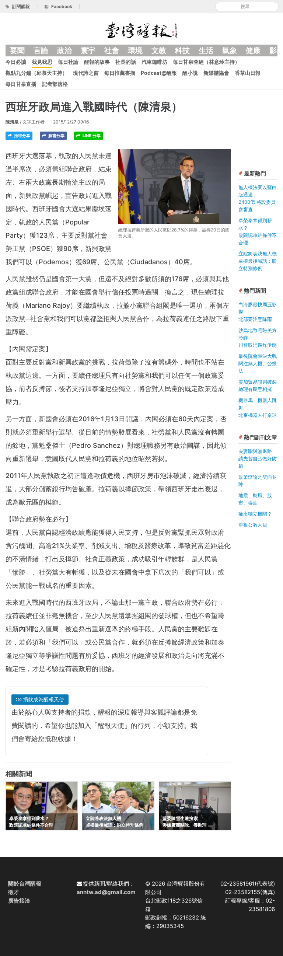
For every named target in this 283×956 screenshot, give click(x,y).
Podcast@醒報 (159, 73)
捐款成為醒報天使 (42, 699)
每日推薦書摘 (119, 73)
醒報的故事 (97, 62)
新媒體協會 (216, 73)
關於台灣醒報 (24, 883)
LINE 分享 (91, 135)
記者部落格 (55, 84)
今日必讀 (16, 62)
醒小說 (190, 73)
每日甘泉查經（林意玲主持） (206, 62)
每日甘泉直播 (21, 84)
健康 (253, 50)
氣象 (229, 50)
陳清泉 (12, 122)
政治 (64, 50)
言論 (41, 50)
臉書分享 (55, 135)
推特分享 (21, 135)
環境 (135, 50)
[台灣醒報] (141, 29)
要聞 (17, 50)
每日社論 (68, 62)
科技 (182, 50)
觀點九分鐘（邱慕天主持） (36, 73)
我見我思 (42, 62)
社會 (111, 50)
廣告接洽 (19, 900)
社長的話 (125, 62)
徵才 (13, 892)
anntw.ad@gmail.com (106, 892)
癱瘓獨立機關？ (255, 514)
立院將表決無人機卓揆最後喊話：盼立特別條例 (257, 261)
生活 (206, 50)
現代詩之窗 (86, 73)
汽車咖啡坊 (154, 62)
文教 (158, 50)
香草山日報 (248, 73)
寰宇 (88, 50)
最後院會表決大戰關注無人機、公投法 (257, 363)
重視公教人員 (252, 525)
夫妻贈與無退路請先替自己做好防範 (257, 458)
